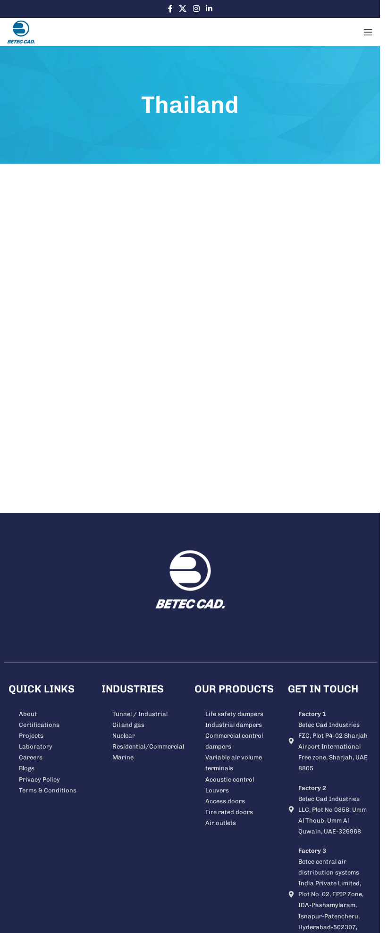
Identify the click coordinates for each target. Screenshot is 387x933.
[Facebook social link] (170, 8)
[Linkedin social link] (208, 8)
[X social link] (183, 8)
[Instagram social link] (196, 8)
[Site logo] (21, 32)
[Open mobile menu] (368, 32)
